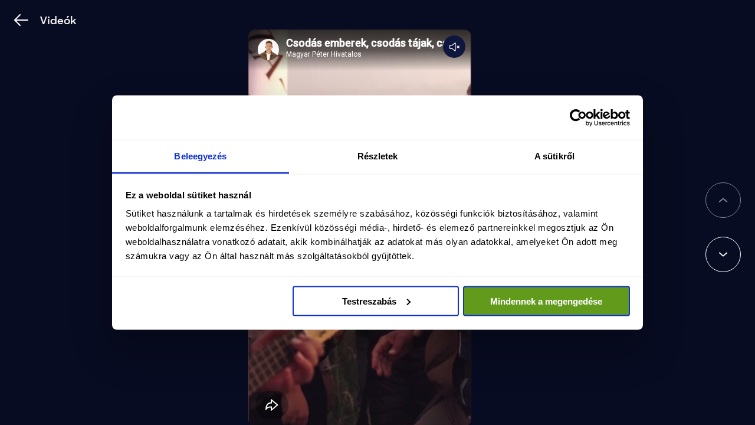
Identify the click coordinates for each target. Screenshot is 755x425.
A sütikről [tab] (554, 156)
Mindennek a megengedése (546, 301)
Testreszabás (369, 301)
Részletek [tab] (377, 156)
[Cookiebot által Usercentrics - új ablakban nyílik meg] (578, 117)
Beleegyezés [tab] (200, 156)
